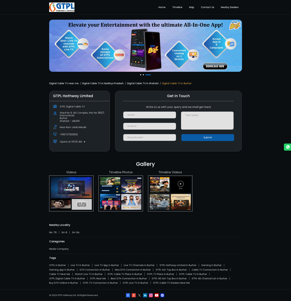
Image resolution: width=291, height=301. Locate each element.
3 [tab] (146, 75)
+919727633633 (69, 134)
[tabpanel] (145, 46)
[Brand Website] (162, 295)
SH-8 (64, 232)
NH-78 (53, 232)
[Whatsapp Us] (287, 147)
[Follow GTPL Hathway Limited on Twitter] (139, 295)
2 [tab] (143, 75)
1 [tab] (141, 75)
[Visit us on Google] (134, 295)
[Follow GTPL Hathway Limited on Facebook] (128, 295)
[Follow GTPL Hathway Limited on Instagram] (151, 295)
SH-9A (75, 232)
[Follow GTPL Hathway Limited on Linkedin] (145, 295)
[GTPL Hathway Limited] (61, 7)
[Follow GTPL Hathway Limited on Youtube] (156, 295)
